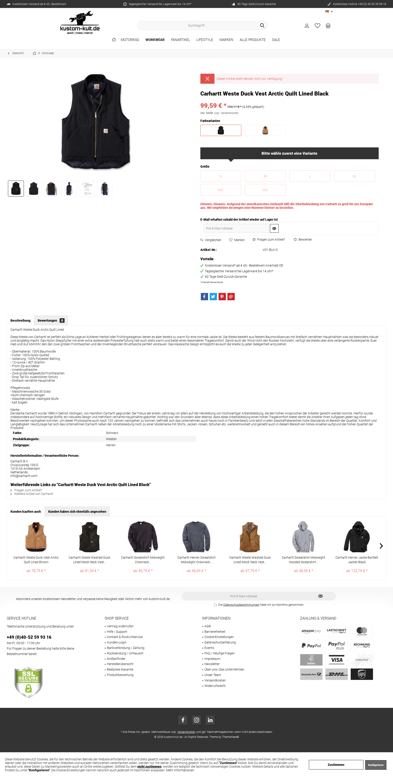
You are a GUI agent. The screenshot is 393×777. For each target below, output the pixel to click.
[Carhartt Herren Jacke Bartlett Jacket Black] (357, 537)
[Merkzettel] (317, 25)
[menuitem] (328, 25)
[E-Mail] (231, 296)
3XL (265, 190)
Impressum (212, 659)
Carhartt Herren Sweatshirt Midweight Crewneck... (196, 560)
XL (354, 176)
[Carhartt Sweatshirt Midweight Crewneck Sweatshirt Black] (142, 537)
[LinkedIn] (210, 720)
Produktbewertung (120, 675)
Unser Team (212, 675)
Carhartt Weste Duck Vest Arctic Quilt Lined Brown (36, 560)
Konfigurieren (375, 765)
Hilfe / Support (117, 631)
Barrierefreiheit (214, 631)
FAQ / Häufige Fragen (219, 653)
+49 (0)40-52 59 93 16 (29, 637)
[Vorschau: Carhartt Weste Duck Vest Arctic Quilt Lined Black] (16, 189)
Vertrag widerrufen (120, 626)
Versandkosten (215, 680)
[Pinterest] (222, 296)
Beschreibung (20, 320)
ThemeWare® (230, 737)
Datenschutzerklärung (220, 642)
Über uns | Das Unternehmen (224, 669)
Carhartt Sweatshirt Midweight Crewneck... (143, 560)
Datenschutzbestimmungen (241, 604)
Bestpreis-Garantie (120, 669)
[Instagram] (196, 720)
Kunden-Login (116, 642)
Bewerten (305, 239)
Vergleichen (212, 240)
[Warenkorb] (328, 25)
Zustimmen (336, 765)
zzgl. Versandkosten (226, 113)
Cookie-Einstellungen (219, 637)
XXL (221, 190)
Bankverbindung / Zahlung (125, 648)
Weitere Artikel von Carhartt (33, 494)
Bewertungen (50, 320)
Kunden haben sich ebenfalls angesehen (77, 511)
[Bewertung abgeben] (289, 99)
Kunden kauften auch (25, 511)
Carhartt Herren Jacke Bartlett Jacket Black (356, 560)
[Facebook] (204, 296)
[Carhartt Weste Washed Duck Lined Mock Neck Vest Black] (89, 537)
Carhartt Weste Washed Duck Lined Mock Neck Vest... (89, 560)
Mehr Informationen (180, 770)
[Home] (114, 40)
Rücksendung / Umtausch (125, 653)
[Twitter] (213, 296)
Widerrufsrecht (215, 686)
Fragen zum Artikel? (271, 239)
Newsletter (212, 664)
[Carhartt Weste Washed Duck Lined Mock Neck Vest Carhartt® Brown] (250, 537)
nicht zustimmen (149, 766)
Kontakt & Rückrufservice (125, 637)
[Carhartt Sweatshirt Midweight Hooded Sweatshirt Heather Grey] (303, 537)
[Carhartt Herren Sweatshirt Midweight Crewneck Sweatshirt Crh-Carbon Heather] (196, 537)
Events (209, 648)
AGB (207, 626)
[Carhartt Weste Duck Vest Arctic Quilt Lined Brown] (36, 537)
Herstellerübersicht (120, 664)
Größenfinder (116, 659)
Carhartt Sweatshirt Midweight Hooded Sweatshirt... (303, 560)
